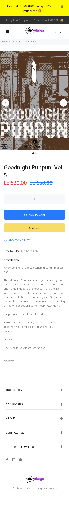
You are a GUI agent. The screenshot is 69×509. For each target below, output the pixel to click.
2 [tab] (36, 153)
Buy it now (35, 228)
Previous (5, 103)
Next (63, 103)
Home (5, 42)
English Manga (29, 251)
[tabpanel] (34, 100)
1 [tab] (33, 153)
